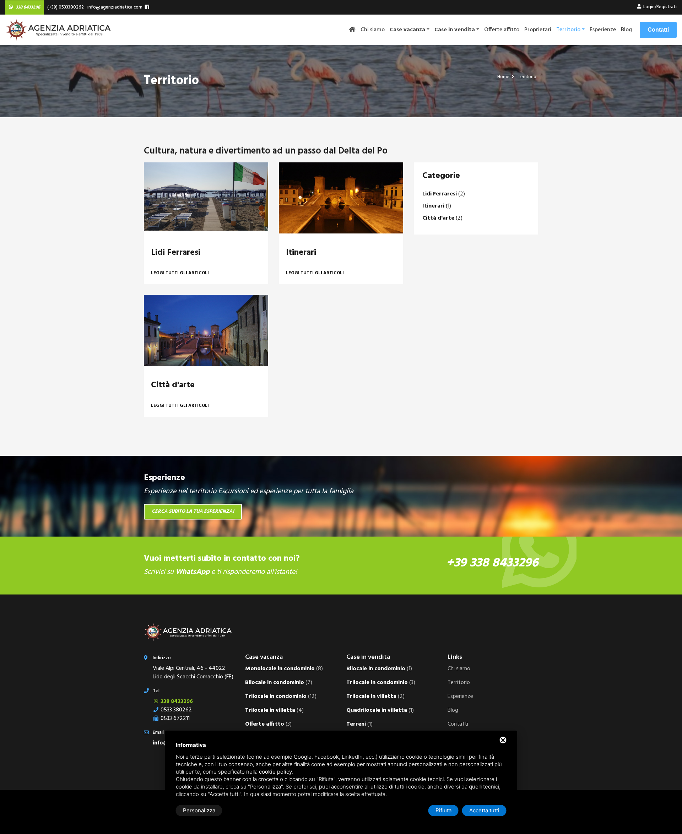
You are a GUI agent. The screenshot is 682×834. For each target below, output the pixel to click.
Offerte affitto (501, 29)
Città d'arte (173, 385)
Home (503, 77)
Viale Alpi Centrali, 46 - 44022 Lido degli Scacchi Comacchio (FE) (193, 673)
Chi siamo (373, 29)
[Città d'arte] (206, 330)
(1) (436, 206)
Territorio (568, 29)
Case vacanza (264, 657)
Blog (626, 29)
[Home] (354, 30)
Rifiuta (443, 810)
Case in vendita (368, 657)
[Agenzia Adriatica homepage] (58, 29)
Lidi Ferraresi (175, 252)
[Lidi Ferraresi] (206, 197)
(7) (278, 682)
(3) (268, 724)
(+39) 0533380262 (64, 7)
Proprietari (537, 29)
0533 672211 (174, 718)
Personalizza (199, 810)
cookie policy (275, 771)
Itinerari (301, 252)
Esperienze (603, 29)
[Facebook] (147, 7)
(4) (274, 710)
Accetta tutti (484, 810)
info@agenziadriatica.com (113, 7)
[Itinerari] (341, 197)
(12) (280, 696)
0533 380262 (175, 710)
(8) (284, 668)
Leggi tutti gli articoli (180, 273)
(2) (443, 194)
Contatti (658, 30)
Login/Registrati (659, 7)
